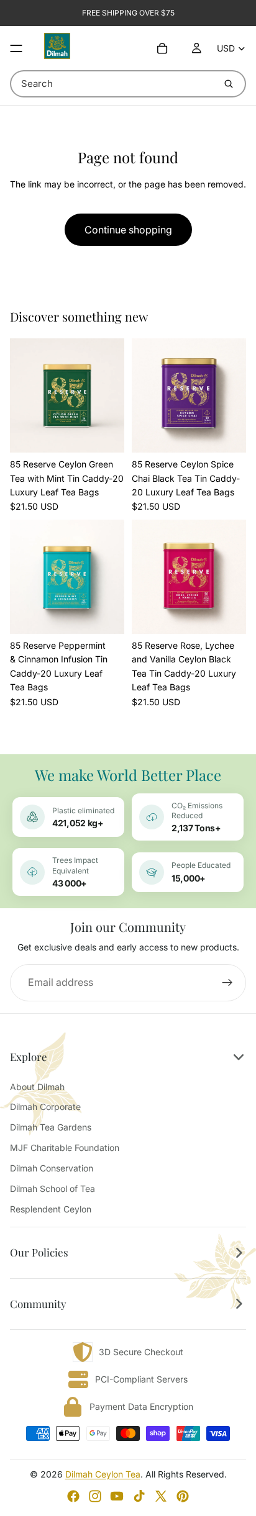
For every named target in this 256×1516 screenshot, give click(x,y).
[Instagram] (95, 1496)
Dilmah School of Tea (52, 1188)
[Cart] (162, 48)
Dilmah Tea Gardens (50, 1127)
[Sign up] (227, 983)
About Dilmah (37, 1086)
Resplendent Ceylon (50, 1209)
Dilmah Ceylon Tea (102, 1474)
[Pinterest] (182, 1496)
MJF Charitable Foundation (64, 1147)
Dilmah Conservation (51, 1168)
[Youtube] (116, 1496)
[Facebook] (73, 1496)
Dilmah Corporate (45, 1106)
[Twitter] (160, 1496)
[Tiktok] (139, 1496)
